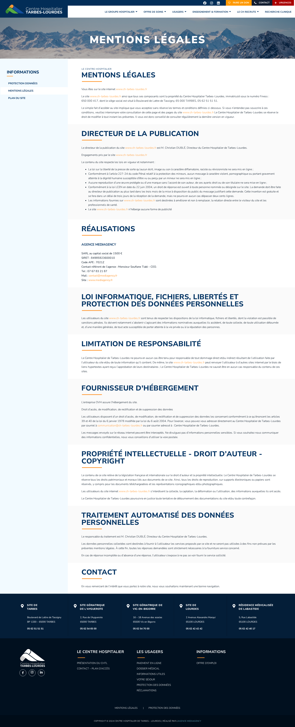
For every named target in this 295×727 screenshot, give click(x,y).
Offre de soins (153, 12)
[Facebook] (205, 3)
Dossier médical (148, 668)
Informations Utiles (151, 674)
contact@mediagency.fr (103, 276)
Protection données (22, 83)
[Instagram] (211, 3)
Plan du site (16, 98)
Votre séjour (146, 679)
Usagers (178, 12)
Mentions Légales (126, 708)
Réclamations (146, 690)
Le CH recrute (246, 12)
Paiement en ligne (149, 663)
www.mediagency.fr (100, 280)
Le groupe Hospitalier (120, 12)
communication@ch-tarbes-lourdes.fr (119, 425)
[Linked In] (41, 672)
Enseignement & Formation (210, 12)
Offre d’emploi (206, 663)
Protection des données (154, 685)
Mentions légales (20, 90)
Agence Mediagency (189, 721)
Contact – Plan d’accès (93, 668)
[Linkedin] (218, 3)
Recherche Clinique (278, 12)
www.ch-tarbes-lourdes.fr (131, 89)
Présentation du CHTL (92, 663)
